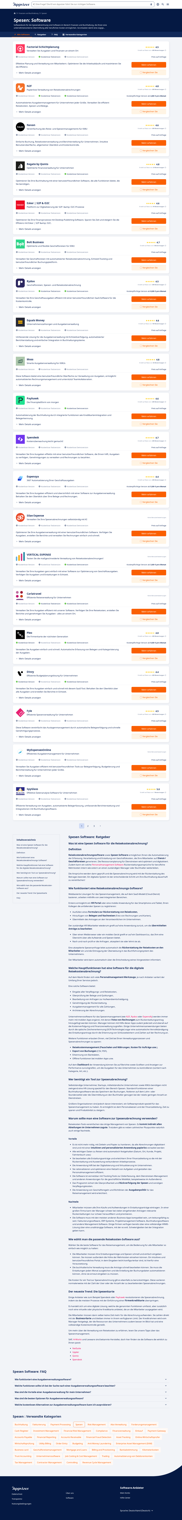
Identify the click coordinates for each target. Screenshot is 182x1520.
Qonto (75, 1355)
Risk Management (97, 1424)
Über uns (70, 1493)
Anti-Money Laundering (99, 1443)
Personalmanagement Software (108, 864)
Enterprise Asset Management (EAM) (134, 1443)
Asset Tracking (123, 1437)
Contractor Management (49, 1462)
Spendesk (77, 1359)
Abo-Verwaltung (118, 1424)
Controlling (72, 1462)
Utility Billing (45, 1443)
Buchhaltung (21, 1424)
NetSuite (76, 1348)
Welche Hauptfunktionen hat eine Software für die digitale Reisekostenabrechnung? (35, 866)
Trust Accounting (23, 1456)
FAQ (56, 34)
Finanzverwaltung (121, 1430)
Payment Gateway (157, 1430)
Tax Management (23, 1462)
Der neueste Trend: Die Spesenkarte (32, 893)
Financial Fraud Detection (98, 1437)
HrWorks (77, 1339)
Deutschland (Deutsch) (139, 1510)
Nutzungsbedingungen (21, 1503)
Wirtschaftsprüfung (24, 1443)
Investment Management (46, 1430)
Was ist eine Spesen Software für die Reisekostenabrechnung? (32, 846)
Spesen (79, 1424)
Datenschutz (17, 1494)
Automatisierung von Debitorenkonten (133, 1456)
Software (69, 1498)
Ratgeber (41, 34)
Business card (21, 1449)
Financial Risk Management (77, 1430)
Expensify (147, 1016)
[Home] (15, 13)
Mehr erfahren (149, 64)
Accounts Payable (23, 1437)
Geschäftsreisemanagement (47, 1449)
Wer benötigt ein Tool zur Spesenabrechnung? (36, 873)
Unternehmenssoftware (48, 1456)
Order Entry (61, 1443)
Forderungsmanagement (143, 1424)
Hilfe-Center (125, 1497)
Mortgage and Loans (76, 1449)
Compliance (102, 1430)
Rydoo (133, 1016)
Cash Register (21, 1430)
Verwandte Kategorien (76, 34)
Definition (21, 852)
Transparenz (17, 1499)
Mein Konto (125, 1493)
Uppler (75, 1352)
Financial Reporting (46, 1437)
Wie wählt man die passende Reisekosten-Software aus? (34, 886)
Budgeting (77, 1443)
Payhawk (120, 1297)
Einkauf (139, 1430)
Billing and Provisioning (103, 1449)
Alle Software (23, 34)
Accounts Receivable (71, 1437)
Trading (105, 1456)
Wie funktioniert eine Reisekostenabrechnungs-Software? (32, 858)
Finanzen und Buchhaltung (29, 13)
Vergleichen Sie (150, 72)
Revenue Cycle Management (96, 1462)
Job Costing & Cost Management (81, 1456)
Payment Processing (61, 1424)
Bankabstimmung (128, 1449)
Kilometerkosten (150, 1449)
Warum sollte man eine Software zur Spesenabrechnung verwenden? (32, 879)
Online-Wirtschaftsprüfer (147, 1437)
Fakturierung (39, 1424)
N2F (128, 1016)
